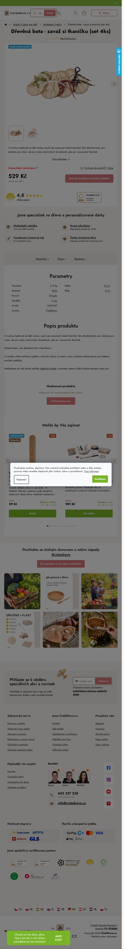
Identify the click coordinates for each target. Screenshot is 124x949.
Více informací (91, 471)
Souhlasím (100, 479)
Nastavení (21, 479)
